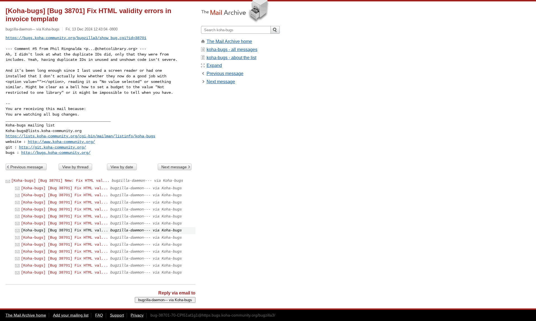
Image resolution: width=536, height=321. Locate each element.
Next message (174, 167)
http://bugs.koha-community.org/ (55, 152)
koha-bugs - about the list (231, 57)
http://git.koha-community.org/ (52, 147)
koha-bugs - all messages (232, 49)
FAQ (99, 315)
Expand (214, 65)
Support (117, 315)
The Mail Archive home (229, 41)
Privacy (137, 315)
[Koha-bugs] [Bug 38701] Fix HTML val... (64, 188)
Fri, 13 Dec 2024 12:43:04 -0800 (92, 29)
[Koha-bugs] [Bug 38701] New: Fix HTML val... (60, 180)
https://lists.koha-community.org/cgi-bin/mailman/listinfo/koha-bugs (80, 136)
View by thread (75, 167)
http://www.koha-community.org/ (61, 142)
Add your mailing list (70, 315)
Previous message (26, 167)
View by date (122, 167)
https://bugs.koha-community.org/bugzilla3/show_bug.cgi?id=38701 (76, 38)
